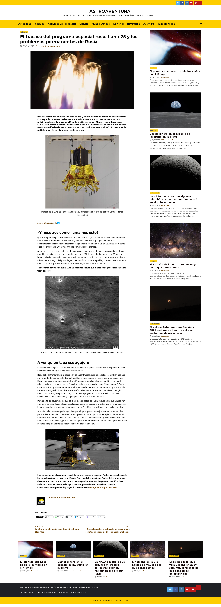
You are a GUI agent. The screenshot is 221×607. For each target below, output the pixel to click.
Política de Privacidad (61, 587)
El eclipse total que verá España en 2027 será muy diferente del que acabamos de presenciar (173, 330)
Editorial (118, 24)
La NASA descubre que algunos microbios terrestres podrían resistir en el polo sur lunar (174, 199)
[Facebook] (182, 3)
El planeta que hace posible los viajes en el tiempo (33, 564)
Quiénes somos (26, 592)
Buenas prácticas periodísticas (72, 592)
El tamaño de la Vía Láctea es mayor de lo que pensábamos (147, 564)
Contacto (96, 587)
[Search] (201, 24)
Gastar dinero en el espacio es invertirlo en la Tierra (73, 564)
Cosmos (39, 24)
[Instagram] (187, 3)
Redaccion (165, 77)
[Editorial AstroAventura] (41, 501)
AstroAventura (110, 11)
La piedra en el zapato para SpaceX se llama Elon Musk (57, 529)
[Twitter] (178, 3)
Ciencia (83, 24)
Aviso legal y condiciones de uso (34, 587)
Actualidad (25, 24)
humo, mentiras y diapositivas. (103, 487)
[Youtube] (191, 3)
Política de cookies (81, 587)
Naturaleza (133, 24)
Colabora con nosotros (46, 592)
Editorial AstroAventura (48, 46)
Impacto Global (167, 24)
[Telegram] (196, 3)
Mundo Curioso (101, 24)
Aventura (148, 24)
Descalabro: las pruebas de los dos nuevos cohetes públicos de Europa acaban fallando (107, 529)
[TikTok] (200, 3)
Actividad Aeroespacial (62, 24)
